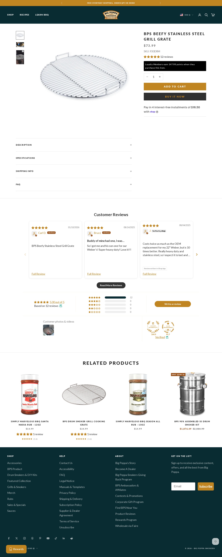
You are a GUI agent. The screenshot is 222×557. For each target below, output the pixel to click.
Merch (11, 492)
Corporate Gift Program (129, 501)
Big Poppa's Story (125, 463)
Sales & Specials (16, 504)
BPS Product (14, 469)
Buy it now (175, 96)
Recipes (24, 15)
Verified (160, 337)
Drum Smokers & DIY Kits (22, 474)
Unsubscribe (66, 527)
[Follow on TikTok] (55, 538)
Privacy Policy (67, 492)
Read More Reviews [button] (111, 285)
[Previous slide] (25, 254)
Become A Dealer (125, 469)
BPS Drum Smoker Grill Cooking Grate (84, 423)
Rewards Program (126, 519)
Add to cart (175, 86)
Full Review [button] (38, 273)
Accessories (14, 463)
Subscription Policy (70, 504)
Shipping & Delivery (70, 498)
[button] (152, 56)
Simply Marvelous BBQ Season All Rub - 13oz (138, 423)
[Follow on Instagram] (24, 538)
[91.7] (168, 327)
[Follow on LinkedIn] (63, 538)
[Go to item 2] (20, 44)
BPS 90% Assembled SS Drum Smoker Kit (192, 423)
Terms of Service (69, 521)
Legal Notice (66, 481)
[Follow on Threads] (32, 538)
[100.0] (153, 327)
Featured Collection (19, 481)
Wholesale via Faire (126, 525)
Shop (10, 15)
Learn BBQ (42, 15)
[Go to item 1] (20, 35)
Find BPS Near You (126, 507)
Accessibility (66, 469)
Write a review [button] (172, 303)
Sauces (11, 510)
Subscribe (205, 486)
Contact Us (65, 463)
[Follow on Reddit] (71, 538)
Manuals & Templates (72, 487)
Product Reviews (125, 513)
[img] (40, 227)
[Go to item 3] (20, 57)
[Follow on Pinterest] (40, 538)
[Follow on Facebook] (8, 538)
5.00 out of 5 (57, 302)
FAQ (62, 474)
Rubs (10, 498)
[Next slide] (196, 254)
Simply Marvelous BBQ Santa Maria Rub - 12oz (30, 423)
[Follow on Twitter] (16, 538)
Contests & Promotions (129, 495)
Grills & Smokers (16, 487)
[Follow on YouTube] (48, 538)
